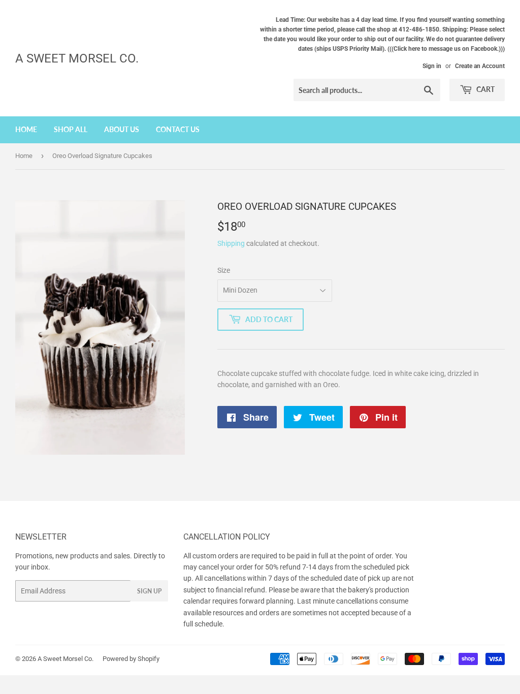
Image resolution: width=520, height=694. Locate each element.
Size (223, 270)
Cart (485, 89)
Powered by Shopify (131, 659)
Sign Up (149, 591)
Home (26, 129)
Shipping (231, 243)
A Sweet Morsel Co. (77, 58)
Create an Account (480, 66)
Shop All (70, 129)
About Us (121, 129)
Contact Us (178, 129)
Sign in (431, 66)
